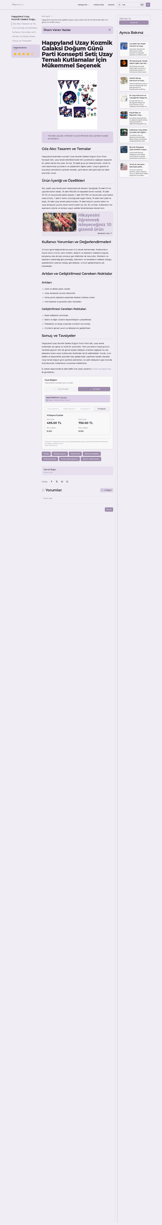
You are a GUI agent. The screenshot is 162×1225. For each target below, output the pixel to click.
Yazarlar (111, 5)
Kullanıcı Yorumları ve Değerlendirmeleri (25, 32)
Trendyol (94, 389)
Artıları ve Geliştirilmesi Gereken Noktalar (25, 36)
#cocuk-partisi (50, 459)
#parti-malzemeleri (91, 459)
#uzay (46, 454)
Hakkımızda (99, 5)
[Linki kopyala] (67, 482)
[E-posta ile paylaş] (62, 482)
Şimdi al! (133, 22)
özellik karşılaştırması (101, 369)
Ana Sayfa (46, 16)
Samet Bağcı (50, 469)
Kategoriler (82, 5)
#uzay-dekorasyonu (69, 459)
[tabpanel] (77, 423)
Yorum (109, 509)
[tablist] (77, 408)
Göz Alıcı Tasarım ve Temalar (25, 24)
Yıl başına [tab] (102, 409)
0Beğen (108, 490)
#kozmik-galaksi (92, 454)
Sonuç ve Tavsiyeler (22, 41)
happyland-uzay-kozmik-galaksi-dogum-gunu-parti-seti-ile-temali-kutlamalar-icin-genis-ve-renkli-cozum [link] (75, 21)
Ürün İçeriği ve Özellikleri (24, 28)
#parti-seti (75, 454)
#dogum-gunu (60, 454)
